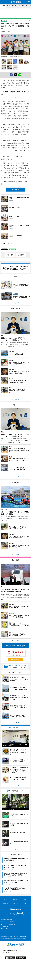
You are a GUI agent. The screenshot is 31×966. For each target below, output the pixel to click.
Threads (22, 913)
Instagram (18, 913)
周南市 (3, 31)
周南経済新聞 (15, 2)
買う (20, 5)
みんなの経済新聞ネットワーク (15, 944)
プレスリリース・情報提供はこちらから (11, 922)
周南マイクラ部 (7, 243)
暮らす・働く (25, 5)
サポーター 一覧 (15, 659)
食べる (8, 5)
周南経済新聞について (7, 919)
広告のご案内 (5, 928)
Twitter (13, 913)
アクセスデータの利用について (9, 924)
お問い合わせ (5, 926)
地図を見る (15, 189)
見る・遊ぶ (14, 5)
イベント (8, 31)
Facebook (9, 913)
